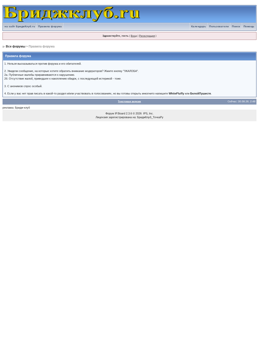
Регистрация (147, 35)
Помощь (249, 26)
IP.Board (120, 113)
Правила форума (50, 26)
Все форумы (15, 46)
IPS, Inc (148, 113)
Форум (109, 113)
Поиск (236, 26)
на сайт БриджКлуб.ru (20, 26)
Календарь (198, 26)
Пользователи (219, 26)
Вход (134, 35)
